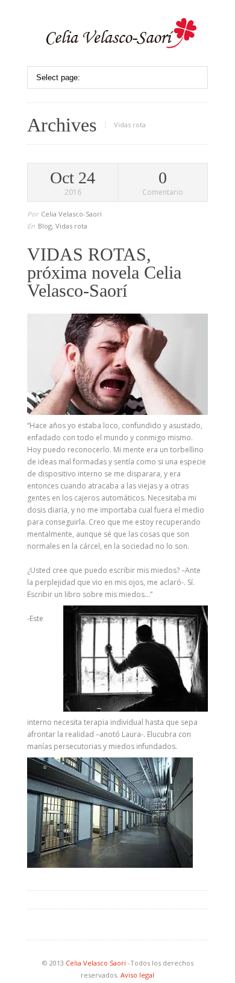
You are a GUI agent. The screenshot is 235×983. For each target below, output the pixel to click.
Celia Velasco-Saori (71, 213)
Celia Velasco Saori (97, 962)
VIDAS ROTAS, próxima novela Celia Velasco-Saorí (104, 272)
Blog (45, 225)
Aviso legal (137, 974)
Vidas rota (71, 225)
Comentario (162, 183)
